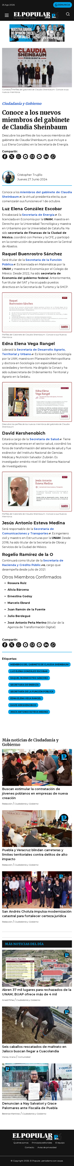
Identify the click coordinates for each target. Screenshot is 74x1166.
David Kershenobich (23, 705)
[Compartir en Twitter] (11, 156)
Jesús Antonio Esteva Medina (29, 712)
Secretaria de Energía (24, 684)
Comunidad (24, 1057)
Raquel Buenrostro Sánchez (29, 678)
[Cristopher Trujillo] (8, 177)
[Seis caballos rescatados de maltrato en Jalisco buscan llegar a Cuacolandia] (37, 1024)
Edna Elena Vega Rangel (25, 698)
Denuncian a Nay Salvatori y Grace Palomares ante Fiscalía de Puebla (29, 1106)
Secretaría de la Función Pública (31, 691)
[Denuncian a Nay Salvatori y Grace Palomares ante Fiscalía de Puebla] (37, 1081)
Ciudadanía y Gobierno (21, 103)
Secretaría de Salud (44, 439)
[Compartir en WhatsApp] (18, 156)
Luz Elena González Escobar (28, 671)
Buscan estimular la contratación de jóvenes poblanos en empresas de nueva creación (35, 793)
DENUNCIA (63, 4)
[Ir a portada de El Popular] (36, 15)
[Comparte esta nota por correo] (32, 156)
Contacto (29, 1147)
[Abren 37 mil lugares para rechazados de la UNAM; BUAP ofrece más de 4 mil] (37, 968)
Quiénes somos (20, 1142)
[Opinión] (37, 32)
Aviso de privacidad (47, 1147)
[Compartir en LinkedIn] (46, 156)
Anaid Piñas (8, 1000)
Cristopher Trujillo (29, 175)
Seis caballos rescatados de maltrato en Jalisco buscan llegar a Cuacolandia (34, 1049)
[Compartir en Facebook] (5, 156)
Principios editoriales (42, 1142)
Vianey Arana (8, 1057)
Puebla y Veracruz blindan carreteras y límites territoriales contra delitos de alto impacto (34, 854)
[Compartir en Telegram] (25, 156)
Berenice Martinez (11, 1113)
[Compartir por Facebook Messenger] (39, 156)
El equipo (60, 1142)
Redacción (7, 803)
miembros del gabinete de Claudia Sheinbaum (39, 664)
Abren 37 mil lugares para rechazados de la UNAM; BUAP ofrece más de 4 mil (36, 992)
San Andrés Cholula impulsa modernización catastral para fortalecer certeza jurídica (37, 914)
